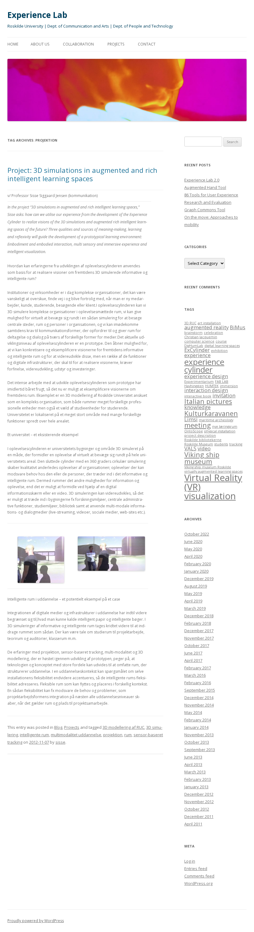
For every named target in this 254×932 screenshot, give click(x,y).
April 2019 (193, 601)
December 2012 (198, 794)
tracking (235, 444)
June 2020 (193, 541)
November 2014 (199, 705)
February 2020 (197, 564)
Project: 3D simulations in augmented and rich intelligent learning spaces (82, 174)
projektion (112, 734)
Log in (189, 861)
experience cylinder (204, 365)
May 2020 (193, 549)
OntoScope (193, 431)
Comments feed (199, 876)
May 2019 (193, 593)
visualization (210, 496)
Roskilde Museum (198, 444)
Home (12, 44)
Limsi (191, 419)
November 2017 (199, 638)
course (221, 341)
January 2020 (196, 571)
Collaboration (78, 44)
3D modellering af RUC (123, 727)
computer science (199, 341)
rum (128, 734)
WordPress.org (198, 883)
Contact (146, 44)
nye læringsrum (224, 426)
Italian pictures (208, 401)
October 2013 (196, 742)
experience (197, 355)
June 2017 (193, 653)
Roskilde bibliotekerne (202, 440)
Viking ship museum (201, 458)
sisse (60, 742)
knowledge (197, 407)
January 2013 (196, 787)
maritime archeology (216, 420)
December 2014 (198, 697)
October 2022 (196, 534)
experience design (206, 376)
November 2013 (199, 734)
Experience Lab (37, 14)
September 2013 (199, 749)
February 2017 (197, 668)
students (221, 444)
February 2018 (197, 623)
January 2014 (196, 727)
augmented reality (206, 327)
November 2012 (199, 801)
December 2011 (198, 816)
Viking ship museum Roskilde (207, 467)
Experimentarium (199, 381)
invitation (223, 395)
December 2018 (198, 616)
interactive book (197, 396)
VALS (190, 448)
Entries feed (195, 868)
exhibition (219, 350)
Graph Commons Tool (204, 209)
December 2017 (198, 630)
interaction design (206, 390)
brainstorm (193, 332)
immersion (229, 386)
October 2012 (196, 809)
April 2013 (193, 764)
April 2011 (193, 824)
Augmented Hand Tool (205, 187)
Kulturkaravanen (211, 413)
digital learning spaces (222, 345)
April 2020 (193, 556)
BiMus (237, 327)
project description (200, 435)
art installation (209, 323)
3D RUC (190, 323)
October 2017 (196, 645)
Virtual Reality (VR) (213, 482)
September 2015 (199, 690)
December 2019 (198, 578)
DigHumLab (193, 345)
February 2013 (197, 779)
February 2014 (197, 720)
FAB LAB (221, 381)
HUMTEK (212, 386)
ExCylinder (197, 349)
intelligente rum (34, 734)
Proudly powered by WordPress (35, 920)
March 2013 (195, 772)
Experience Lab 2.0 (201, 180)
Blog (58, 727)
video (204, 448)
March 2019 (195, 608)
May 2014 (193, 712)
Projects (115, 44)
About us (40, 44)
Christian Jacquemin (200, 337)
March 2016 (195, 675)
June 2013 (193, 757)
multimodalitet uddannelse (76, 734)
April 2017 (193, 660)
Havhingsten (194, 386)
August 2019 (195, 586)
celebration (213, 332)
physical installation (219, 431)
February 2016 (197, 682)
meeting (197, 425)
